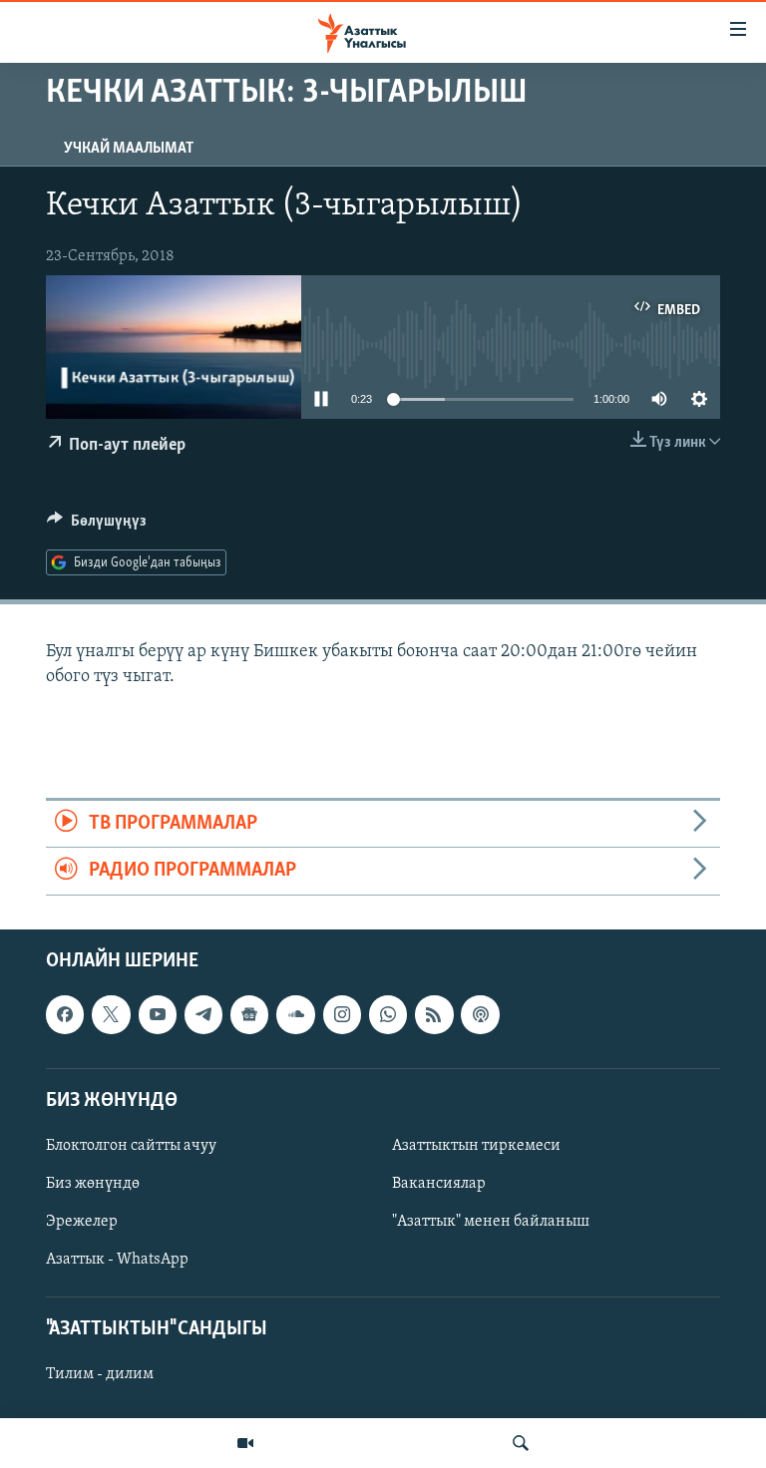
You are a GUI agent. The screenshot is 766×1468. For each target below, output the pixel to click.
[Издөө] (521, 1443)
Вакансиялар (439, 1184)
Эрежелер (82, 1222)
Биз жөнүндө (93, 1184)
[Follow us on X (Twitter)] (111, 1014)
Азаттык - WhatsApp (117, 1260)
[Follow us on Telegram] (203, 1014)
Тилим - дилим (100, 1374)
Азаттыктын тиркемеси (476, 1146)
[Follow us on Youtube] (158, 1014)
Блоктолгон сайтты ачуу (131, 1146)
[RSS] (434, 1014)
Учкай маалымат (128, 149)
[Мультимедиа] (245, 1443)
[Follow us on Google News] (249, 1014)
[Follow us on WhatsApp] (388, 1014)
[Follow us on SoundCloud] (295, 1014)
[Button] (97, 526)
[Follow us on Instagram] (342, 1014)
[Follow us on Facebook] (65, 1014)
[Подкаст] (480, 1014)
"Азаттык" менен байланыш (490, 1222)
